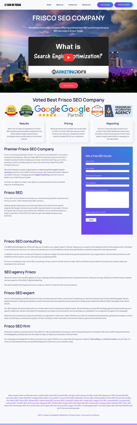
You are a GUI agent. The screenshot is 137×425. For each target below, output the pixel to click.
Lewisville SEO (112, 400)
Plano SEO (8, 405)
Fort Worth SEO (12, 400)
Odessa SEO (93, 403)
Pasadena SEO (105, 403)
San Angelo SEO (47, 405)
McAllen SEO (22, 403)
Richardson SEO (19, 405)
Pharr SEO (127, 403)
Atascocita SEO (86, 395)
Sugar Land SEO (74, 405)
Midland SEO (57, 403)
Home (49, 5)
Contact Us (72, 5)
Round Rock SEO (33, 405)
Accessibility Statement (58, 415)
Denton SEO (89, 398)
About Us (59, 5)
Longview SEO (124, 400)
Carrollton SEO (12, 398)
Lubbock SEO (11, 403)
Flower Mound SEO (123, 398)
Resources (86, 5)
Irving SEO (69, 400)
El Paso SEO (110, 398)
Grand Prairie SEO (46, 400)
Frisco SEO (23, 400)
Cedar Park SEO (24, 398)
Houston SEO (59, 400)
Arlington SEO (74, 395)
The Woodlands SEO (90, 405)
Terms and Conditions (90, 415)
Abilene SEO (44, 395)
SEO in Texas (43, 415)
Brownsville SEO (122, 395)
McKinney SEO (33, 403)
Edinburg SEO (99, 398)
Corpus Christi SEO (66, 398)
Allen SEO (53, 395)
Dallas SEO (79, 398)
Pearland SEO (116, 403)
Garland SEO (33, 400)
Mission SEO (67, 403)
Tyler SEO (102, 405)
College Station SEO (39, 398)
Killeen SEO (78, 400)
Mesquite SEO (45, 403)
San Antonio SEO (61, 405)
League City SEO (99, 400)
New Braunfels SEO (80, 403)
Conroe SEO (53, 398)
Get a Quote (105, 5)
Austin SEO (97, 395)
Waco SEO (111, 405)
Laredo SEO (88, 400)
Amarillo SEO (63, 395)
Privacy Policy (74, 415)
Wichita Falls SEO (122, 405)
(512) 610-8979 (123, 5)
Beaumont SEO (109, 395)
